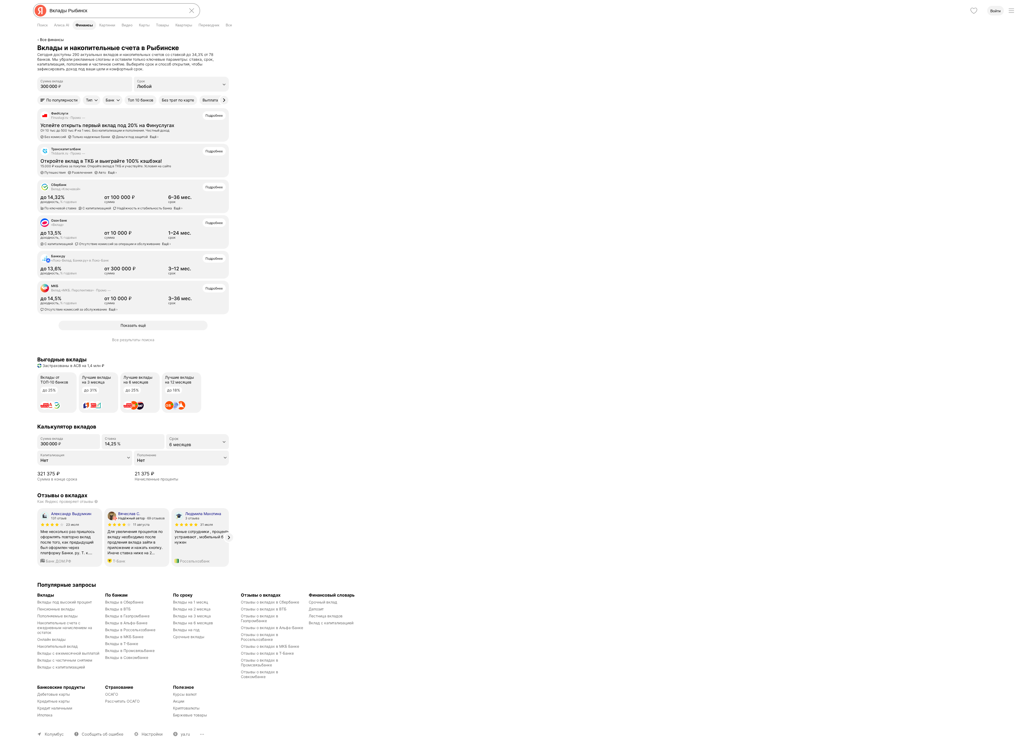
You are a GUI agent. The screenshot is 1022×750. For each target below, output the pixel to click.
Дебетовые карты (53, 694)
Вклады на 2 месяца (192, 609)
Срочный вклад (323, 602)
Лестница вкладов (326, 616)
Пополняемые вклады (57, 616)
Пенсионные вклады (56, 609)
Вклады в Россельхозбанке (130, 629)
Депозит (316, 609)
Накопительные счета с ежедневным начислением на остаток (65, 628)
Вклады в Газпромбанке (127, 616)
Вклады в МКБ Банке (124, 636)
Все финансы (52, 39)
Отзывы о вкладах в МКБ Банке (270, 646)
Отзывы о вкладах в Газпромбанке (260, 618)
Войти (995, 11)
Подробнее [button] (214, 115)
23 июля (72, 525)
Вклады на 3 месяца (192, 616)
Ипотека (44, 715)
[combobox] (115, 11)
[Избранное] (974, 11)
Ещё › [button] (178, 208)
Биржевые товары (190, 715)
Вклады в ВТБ (118, 609)
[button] (59, 100)
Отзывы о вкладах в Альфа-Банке (272, 627)
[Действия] (228, 47)
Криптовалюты (186, 708)
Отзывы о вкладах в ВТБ (263, 609)
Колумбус (54, 734)
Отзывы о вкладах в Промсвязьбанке (260, 662)
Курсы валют (185, 694)
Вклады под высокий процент (64, 602)
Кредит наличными (54, 708)
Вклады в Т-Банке (121, 643)
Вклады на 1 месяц (190, 602)
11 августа (141, 525)
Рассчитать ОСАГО (122, 701)
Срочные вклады (188, 636)
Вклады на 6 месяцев (193, 623)
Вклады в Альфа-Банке (126, 623)
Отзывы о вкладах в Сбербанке (270, 602)
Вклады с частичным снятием (64, 660)
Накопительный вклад (57, 646)
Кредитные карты (53, 701)
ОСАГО (111, 694)
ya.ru (185, 734)
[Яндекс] (40, 11)
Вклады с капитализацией (61, 667)
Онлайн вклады (51, 639)
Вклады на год (186, 629)
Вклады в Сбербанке (124, 602)
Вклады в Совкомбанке (126, 657)
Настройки (152, 734)
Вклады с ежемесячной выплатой (68, 653)
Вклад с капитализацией (331, 623)
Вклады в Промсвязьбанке (130, 650)
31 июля (206, 525)
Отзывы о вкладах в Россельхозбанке (260, 637)
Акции (178, 701)
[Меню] (1011, 10)
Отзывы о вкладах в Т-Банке (267, 653)
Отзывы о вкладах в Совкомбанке (260, 674)
